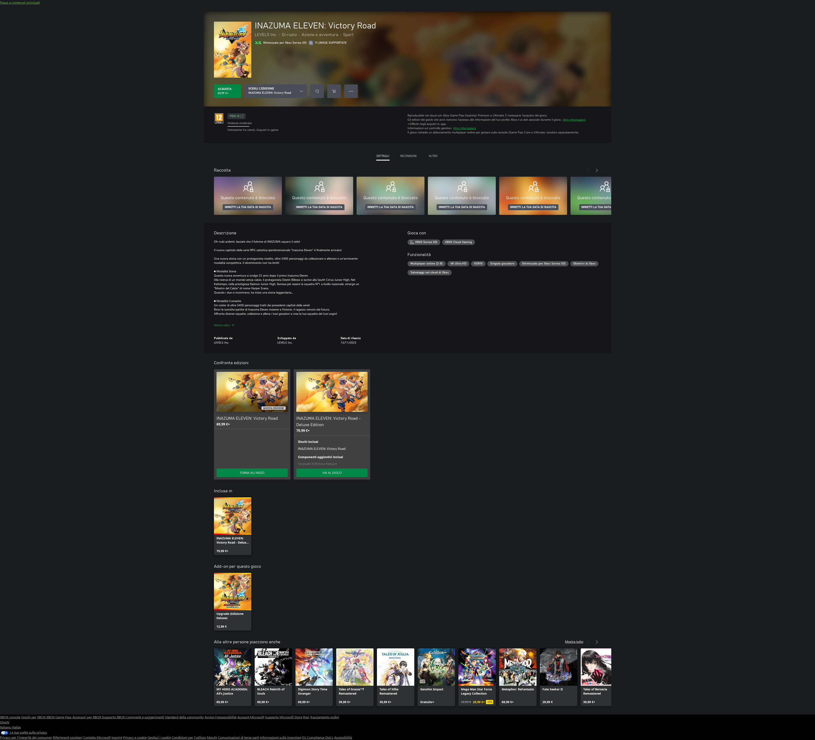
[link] (232, 526)
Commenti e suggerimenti (145, 717)
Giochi (4, 722)
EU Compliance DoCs (317, 737)
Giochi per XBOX (33, 717)
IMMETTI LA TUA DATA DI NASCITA (248, 207)
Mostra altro (222, 325)
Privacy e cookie (135, 737)
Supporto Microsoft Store (283, 717)
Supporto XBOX (114, 717)
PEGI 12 (234, 116)
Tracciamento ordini (324, 717)
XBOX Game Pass (59, 717)
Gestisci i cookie (159, 737)
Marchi (212, 737)
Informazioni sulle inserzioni (280, 737)
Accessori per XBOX (87, 717)
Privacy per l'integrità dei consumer (26, 737)
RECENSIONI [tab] (408, 156)
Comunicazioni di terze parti (238, 737)
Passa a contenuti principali (20, 2)
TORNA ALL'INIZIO (252, 473)
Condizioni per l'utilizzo (189, 737)
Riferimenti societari (67, 737)
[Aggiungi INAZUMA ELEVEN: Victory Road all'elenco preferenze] (317, 91)
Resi (306, 717)
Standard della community (184, 717)
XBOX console (10, 717)
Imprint (116, 737)
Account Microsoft (250, 717)
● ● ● (351, 91)
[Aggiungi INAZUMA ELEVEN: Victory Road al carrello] (334, 91)
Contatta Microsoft (97, 737)
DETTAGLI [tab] (383, 156)
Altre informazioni (574, 120)
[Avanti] (597, 170)
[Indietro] (588, 170)
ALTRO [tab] (433, 156)
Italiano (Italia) (10, 727)
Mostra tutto (574, 641)
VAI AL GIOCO (332, 473)
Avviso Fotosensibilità (220, 717)
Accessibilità (343, 737)
